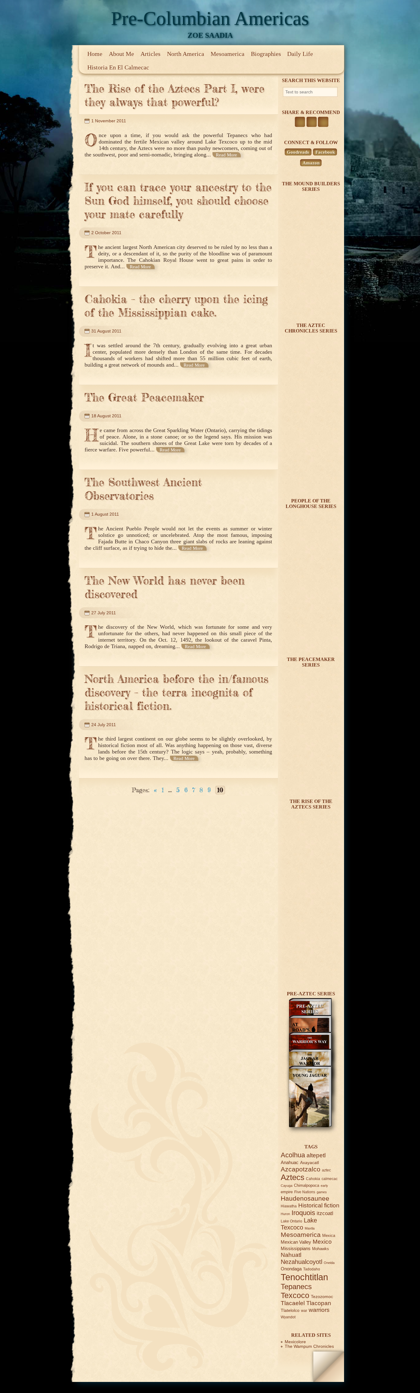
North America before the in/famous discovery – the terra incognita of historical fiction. (176, 692)
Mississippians (296, 1248)
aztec (326, 1170)
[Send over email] (323, 122)
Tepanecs (296, 1286)
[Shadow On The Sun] (310, 304)
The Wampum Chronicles (309, 1346)
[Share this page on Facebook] (300, 122)
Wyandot (288, 1317)
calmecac (330, 1179)
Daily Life (300, 53)
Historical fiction (318, 1205)
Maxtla (310, 1228)
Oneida (329, 1263)
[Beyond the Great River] (310, 638)
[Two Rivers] (310, 780)
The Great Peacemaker (144, 397)
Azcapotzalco (300, 1169)
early (324, 1185)
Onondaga (291, 1268)
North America (185, 53)
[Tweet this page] (312, 122)
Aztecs (292, 1177)
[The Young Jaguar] (310, 1125)
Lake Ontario (291, 1221)
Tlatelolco (290, 1310)
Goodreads (298, 152)
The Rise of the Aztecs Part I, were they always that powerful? (174, 95)
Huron (285, 1214)
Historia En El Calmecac (118, 67)
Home (94, 53)
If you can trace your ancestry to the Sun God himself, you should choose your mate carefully (178, 200)
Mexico (322, 1241)
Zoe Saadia (210, 35)
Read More (226, 154)
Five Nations (304, 1192)
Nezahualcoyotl (301, 1261)
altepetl (316, 1155)
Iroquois (303, 1213)
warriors (319, 1310)
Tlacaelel (293, 1303)
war (304, 1310)
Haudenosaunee (305, 1198)
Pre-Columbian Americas (210, 18)
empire (287, 1192)
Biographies (266, 53)
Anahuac (290, 1162)
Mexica (328, 1235)
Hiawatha (289, 1206)
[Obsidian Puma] (310, 480)
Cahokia (313, 1179)
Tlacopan (318, 1303)
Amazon (311, 162)
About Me (121, 53)
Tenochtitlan (304, 1277)
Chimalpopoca (306, 1185)
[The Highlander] (310, 972)
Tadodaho (311, 1269)
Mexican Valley (296, 1242)
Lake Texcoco (299, 1224)
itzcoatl (325, 1213)
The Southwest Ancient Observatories (143, 488)
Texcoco (295, 1295)
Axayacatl (309, 1162)
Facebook (325, 152)
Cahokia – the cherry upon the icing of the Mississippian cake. (176, 305)
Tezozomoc (322, 1296)
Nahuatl (291, 1255)
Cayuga (286, 1185)
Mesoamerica (227, 53)
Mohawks (320, 1248)
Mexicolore (295, 1342)
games (322, 1192)
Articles (150, 53)
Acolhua (293, 1155)
